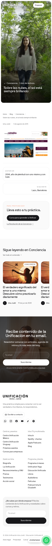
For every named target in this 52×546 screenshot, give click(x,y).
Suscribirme (26, 362)
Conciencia (20, 114)
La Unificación (9, 467)
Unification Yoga (35, 467)
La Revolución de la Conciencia (20, 224)
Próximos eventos (10, 448)
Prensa (6, 474)
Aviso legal (7, 540)
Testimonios (8, 478)
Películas (32, 481)
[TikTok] (28, 421)
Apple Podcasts (34, 443)
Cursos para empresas (13, 452)
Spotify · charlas (35, 439)
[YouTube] (22, 421)
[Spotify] (33, 421)
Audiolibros (33, 478)
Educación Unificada (37, 470)
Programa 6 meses (36, 463)
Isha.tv (31, 435)
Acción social (8, 481)
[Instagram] (11, 421)
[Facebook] (16, 421)
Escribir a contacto (15, 415)
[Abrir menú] (47, 5)
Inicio (5, 114)
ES (28, 5)
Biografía (7, 463)
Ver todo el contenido (12, 255)
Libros (30, 474)
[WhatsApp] (5, 421)
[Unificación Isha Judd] (12, 5)
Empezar (38, 5)
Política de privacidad (37, 368)
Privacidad (17, 540)
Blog (11, 114)
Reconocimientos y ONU (13, 470)
